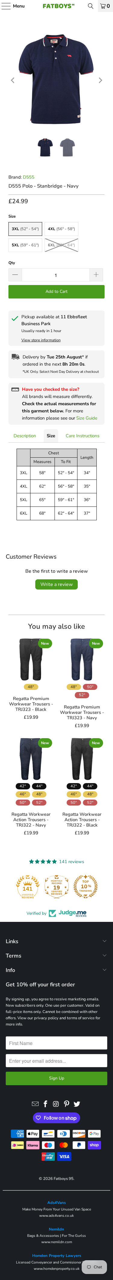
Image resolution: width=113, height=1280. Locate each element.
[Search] (90, 6)
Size (51, 436)
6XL (61, 245)
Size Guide (86, 418)
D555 (28, 177)
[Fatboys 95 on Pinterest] (66, 1104)
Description (25, 436)
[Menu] (3, 6)
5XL (25, 245)
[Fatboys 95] (56, 6)
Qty (11, 263)
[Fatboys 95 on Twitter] (77, 1104)
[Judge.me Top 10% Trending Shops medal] (86, 886)
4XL (61, 229)
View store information (41, 340)
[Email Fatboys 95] (35, 1104)
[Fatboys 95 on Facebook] (45, 1104)
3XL (25, 229)
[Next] (100, 80)
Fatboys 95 (64, 1178)
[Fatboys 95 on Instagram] (56, 1104)
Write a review (56, 584)
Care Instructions (82, 436)
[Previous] (13, 80)
